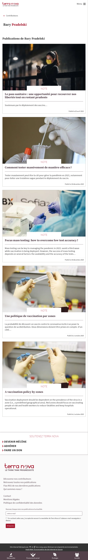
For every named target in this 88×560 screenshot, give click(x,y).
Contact (7, 495)
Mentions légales (11, 499)
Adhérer (10, 446)
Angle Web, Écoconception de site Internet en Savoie (44, 549)
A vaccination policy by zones (24, 392)
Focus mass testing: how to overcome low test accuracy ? (41, 240)
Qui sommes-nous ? (12, 489)
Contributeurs (12, 15)
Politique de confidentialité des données (22, 502)
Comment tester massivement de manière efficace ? (38, 167)
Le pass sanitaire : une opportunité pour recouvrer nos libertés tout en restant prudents (40, 95)
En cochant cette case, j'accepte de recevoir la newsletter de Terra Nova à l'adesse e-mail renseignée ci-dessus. (43, 519)
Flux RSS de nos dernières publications (21, 485)
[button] (84, 4)
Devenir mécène (15, 441)
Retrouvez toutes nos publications (19, 482)
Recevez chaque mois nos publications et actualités (24, 509)
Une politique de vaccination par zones (30, 316)
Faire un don (13, 450)
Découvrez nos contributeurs (17, 478)
